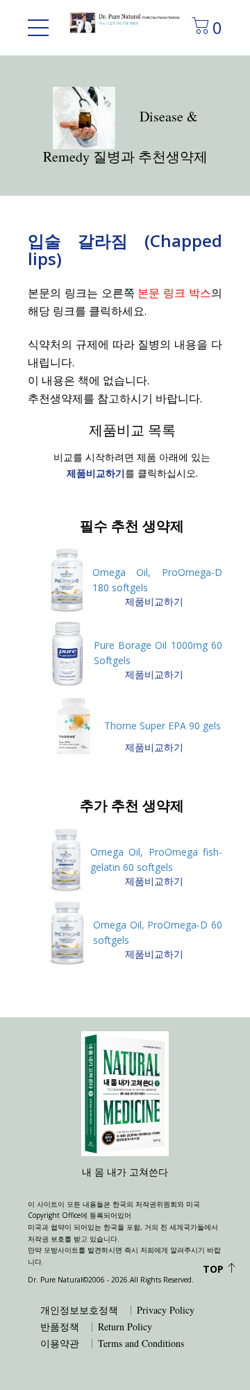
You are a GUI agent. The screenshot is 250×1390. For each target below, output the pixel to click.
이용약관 (59, 1343)
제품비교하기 (154, 601)
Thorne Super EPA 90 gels (162, 725)
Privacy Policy (165, 1310)
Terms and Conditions (141, 1343)
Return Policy (125, 1327)
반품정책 (59, 1327)
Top (214, 1268)
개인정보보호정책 (79, 1310)
